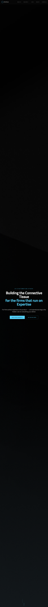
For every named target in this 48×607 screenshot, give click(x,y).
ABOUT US (19, 2)
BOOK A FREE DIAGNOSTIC (17, 317)
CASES (32, 2)
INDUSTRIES (26, 2)
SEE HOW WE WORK (32, 317)
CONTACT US (44, 2)
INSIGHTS (38, 2)
